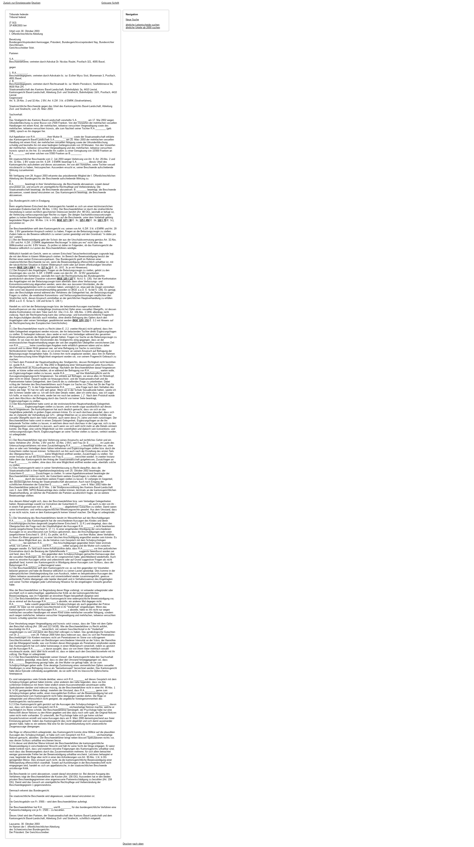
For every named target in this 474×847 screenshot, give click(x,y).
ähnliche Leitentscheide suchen (142, 24)
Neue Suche (132, 19)
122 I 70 (102, 220)
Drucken (35, 2)
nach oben (137, 843)
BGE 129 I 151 (81, 320)
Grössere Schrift (110, 2)
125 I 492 (85, 220)
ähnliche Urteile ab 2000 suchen (143, 27)
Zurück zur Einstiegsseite (17, 2)
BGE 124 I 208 (25, 267)
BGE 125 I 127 (65, 278)
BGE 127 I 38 (64, 220)
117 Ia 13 (46, 267)
